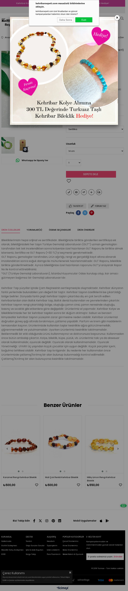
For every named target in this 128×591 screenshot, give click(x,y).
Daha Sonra (65, 19)
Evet (84, 19)
